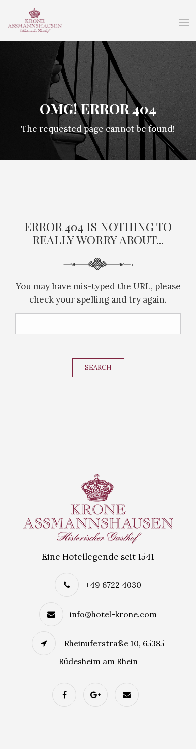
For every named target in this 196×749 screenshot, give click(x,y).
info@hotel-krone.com (113, 614)
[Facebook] (66, 694)
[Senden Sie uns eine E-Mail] (129, 694)
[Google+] (98, 694)
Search (98, 367)
